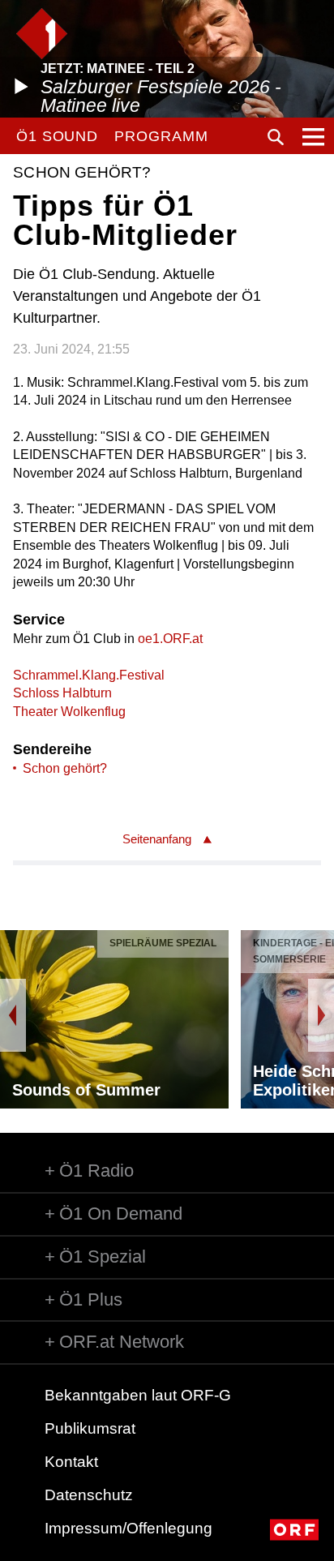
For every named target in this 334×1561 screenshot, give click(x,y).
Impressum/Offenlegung (128, 1528)
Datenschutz (89, 1494)
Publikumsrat (90, 1428)
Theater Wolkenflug (69, 711)
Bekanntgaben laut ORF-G (138, 1395)
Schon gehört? (65, 768)
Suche (276, 137)
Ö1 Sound (57, 136)
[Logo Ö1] (41, 33)
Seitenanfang (156, 839)
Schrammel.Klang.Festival (89, 675)
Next (321, 1015)
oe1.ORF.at (170, 638)
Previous (13, 1015)
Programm (161, 136)
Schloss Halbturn (62, 693)
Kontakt (71, 1461)
